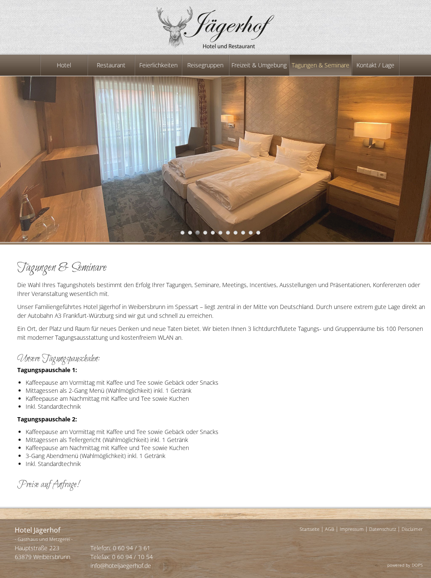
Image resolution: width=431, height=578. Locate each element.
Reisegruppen (205, 65)
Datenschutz (382, 529)
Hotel (64, 65)
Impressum (352, 529)
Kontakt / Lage (375, 65)
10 (250, 232)
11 (258, 232)
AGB (329, 529)
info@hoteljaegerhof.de (120, 566)
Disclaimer (412, 529)
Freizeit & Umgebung (259, 65)
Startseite (309, 529)
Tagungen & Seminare (320, 65)
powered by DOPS (405, 565)
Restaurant (111, 65)
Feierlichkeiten (158, 65)
